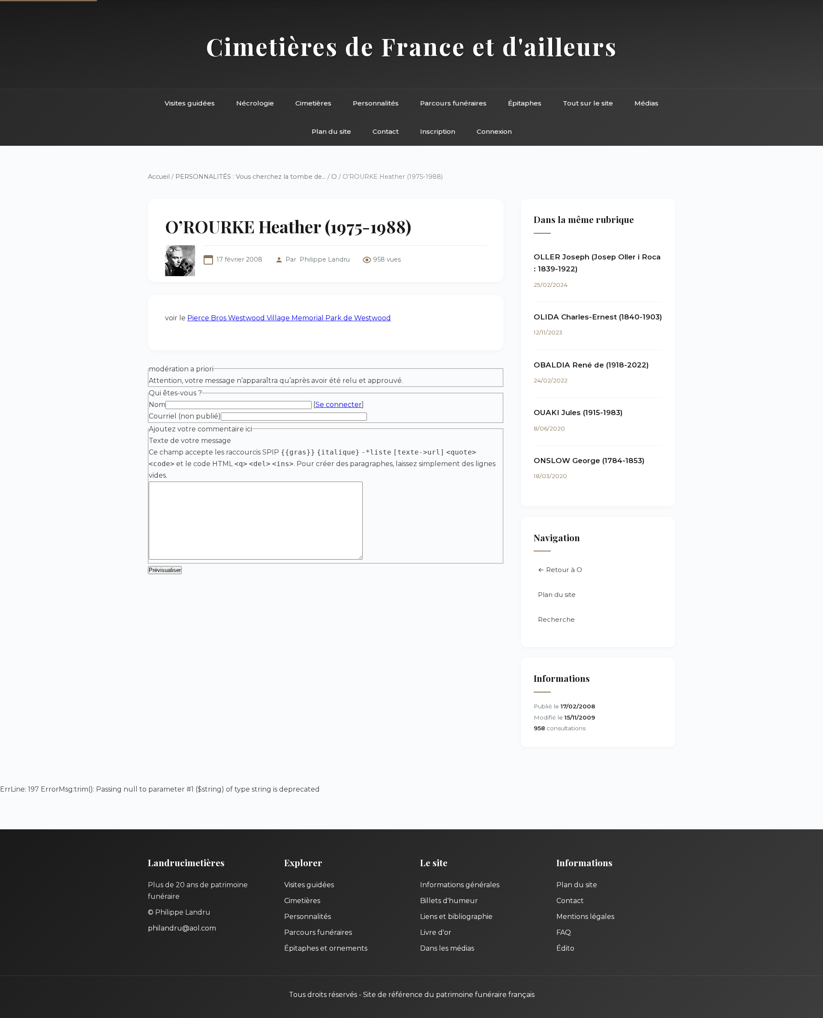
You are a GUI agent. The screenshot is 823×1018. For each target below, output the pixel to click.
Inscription (437, 131)
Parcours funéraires (453, 103)
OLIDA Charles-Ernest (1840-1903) (598, 317)
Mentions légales (585, 917)
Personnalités (376, 103)
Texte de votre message (190, 441)
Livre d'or (435, 932)
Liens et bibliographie (456, 917)
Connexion (494, 131)
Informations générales (459, 885)
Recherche (556, 619)
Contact (385, 131)
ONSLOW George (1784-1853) (589, 460)
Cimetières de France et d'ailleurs (411, 46)
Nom (157, 405)
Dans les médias (447, 948)
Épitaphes (524, 103)
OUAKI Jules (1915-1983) (578, 412)
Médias (646, 103)
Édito (565, 948)
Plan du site (331, 131)
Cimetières (313, 103)
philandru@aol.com (182, 928)
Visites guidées (190, 103)
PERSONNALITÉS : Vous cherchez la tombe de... (250, 177)
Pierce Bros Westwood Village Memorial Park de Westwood (289, 318)
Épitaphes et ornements (325, 948)
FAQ (563, 932)
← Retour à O (560, 570)
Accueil (159, 177)
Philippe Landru (325, 259)
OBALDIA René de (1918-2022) (591, 365)
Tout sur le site (588, 103)
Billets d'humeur (449, 901)
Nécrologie (255, 103)
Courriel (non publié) (185, 416)
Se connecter (338, 405)
